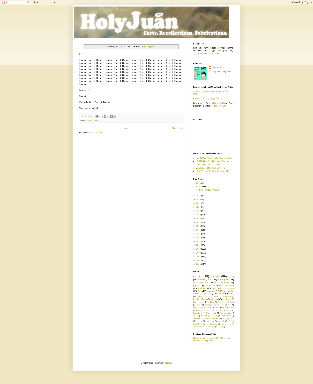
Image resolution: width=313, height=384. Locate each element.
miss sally (211, 291)
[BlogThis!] (105, 116)
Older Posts (177, 128)
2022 (198, 203)
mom (232, 318)
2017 (198, 222)
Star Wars (220, 294)
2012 (198, 241)
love (194, 316)
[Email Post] (97, 116)
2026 (198, 183)
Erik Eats (209, 285)
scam (216, 296)
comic (197, 276)
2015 (198, 230)
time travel (226, 316)
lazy (224, 318)
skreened (202, 288)
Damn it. (90, 120)
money (199, 321)
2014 (198, 234)
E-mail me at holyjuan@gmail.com (208, 98)
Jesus (215, 276)
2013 (198, 237)
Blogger (168, 363)
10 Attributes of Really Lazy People (211, 168)
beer (198, 305)
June (200, 186)
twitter (231, 285)
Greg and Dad (200, 282)
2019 (198, 215)
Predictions (197, 313)
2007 (198, 260)
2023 (198, 199)
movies (204, 316)
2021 (198, 207)
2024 (198, 196)
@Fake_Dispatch (218, 106)
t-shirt (221, 285)
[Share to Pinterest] (114, 116)
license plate (225, 313)
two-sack (210, 321)
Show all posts (148, 46)
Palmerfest (222, 302)
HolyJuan (216, 67)
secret (209, 307)
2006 (198, 264)
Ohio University (221, 282)
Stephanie (197, 318)
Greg (231, 276)
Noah (229, 310)
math (198, 296)
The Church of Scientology (203, 327)
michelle (220, 305)
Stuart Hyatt (211, 313)
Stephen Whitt (225, 324)
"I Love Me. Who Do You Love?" (207, 53)
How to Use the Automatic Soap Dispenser (214, 158)
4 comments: (87, 116)
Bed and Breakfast (210, 324)
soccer (214, 316)
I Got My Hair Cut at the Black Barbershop (214, 161)
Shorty (231, 294)
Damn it (85, 54)
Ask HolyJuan (205, 279)
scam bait (214, 299)
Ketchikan (219, 310)
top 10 (231, 307)
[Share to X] (108, 116)
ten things (220, 327)
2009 (198, 253)
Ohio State (217, 288)
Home (125, 128)
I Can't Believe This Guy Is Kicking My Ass (214, 171)
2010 (198, 249)
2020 (198, 211)
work (202, 302)
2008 (198, 256)
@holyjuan (217, 103)
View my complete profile (220, 72)
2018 (198, 218)
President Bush (200, 299)
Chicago (227, 296)
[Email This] (102, 116)
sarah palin (223, 279)
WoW (232, 302)
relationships (198, 307)
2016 (198, 226)
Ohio (199, 291)
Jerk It (221, 321)
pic (229, 305)
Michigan (211, 302)
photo (196, 285)
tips (194, 302)
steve (223, 307)
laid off (96, 120)
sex (216, 307)
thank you (226, 299)
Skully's (230, 288)
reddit (207, 296)
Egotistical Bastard (203, 310)
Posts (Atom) (96, 133)
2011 (198, 245)
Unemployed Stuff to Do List (208, 165)
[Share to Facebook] (111, 116)
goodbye (208, 305)
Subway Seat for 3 (212, 318)
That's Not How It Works (208, 190)
